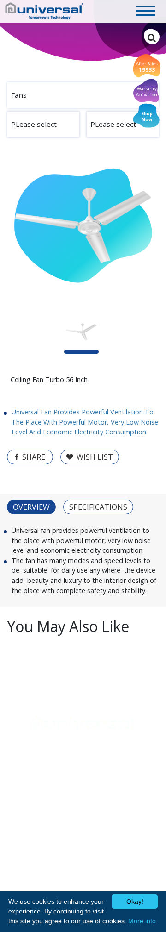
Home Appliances (41, 763)
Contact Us (107, 786)
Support (20, 745)
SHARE (33, 457)
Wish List (95, 457)
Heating (19, 796)
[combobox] (83, 95)
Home (102, 763)
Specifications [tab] (98, 507)
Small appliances (32, 805)
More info (142, 921)
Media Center (110, 775)
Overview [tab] (31, 507)
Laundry (19, 786)
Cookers (19, 775)
